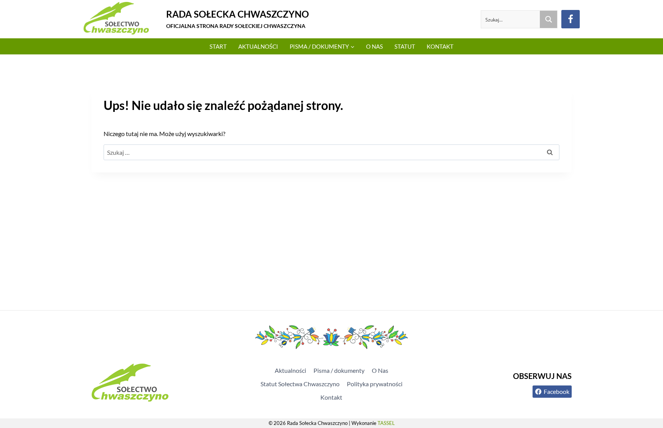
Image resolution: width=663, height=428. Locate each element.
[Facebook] (570, 19)
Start (218, 46)
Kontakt (440, 46)
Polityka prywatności (374, 383)
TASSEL (386, 423)
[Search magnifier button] (548, 19)
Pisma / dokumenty (338, 370)
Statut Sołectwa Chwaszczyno (300, 383)
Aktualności (258, 46)
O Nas (374, 46)
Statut (404, 46)
